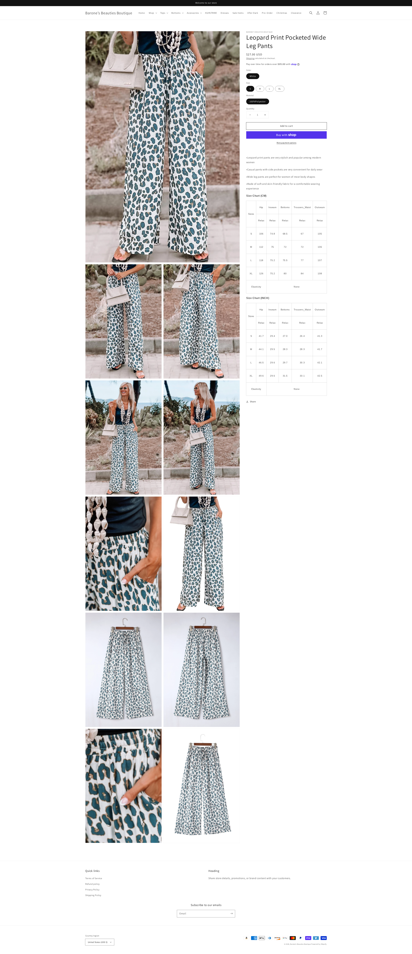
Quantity (250, 108)
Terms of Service (93, 878)
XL (279, 88)
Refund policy (92, 883)
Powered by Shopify (319, 944)
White (253, 76)
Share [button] (253, 401)
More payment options (286, 142)
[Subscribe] (231, 913)
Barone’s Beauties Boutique (300, 944)
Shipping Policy (93, 895)
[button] (310, 12)
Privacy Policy (92, 889)
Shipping (250, 58)
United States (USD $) (98, 942)
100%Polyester (258, 101)
